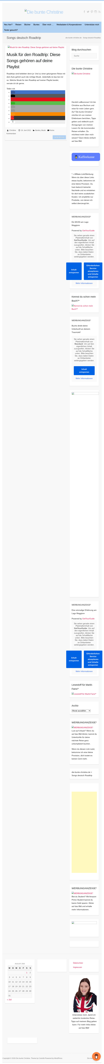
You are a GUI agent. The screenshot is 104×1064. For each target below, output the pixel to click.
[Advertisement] (84, 832)
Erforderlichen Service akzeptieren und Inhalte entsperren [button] (93, 271)
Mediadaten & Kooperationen (69, 24)
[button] (13, 92)
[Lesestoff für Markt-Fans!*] (84, 694)
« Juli (9, 999)
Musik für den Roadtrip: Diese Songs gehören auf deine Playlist (33, 60)
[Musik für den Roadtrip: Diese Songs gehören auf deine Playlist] (36, 47)
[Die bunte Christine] (84, 84)
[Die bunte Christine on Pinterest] (92, 11)
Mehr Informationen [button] (84, 283)
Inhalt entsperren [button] (74, 271)
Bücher (27, 24)
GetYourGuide (88, 230)
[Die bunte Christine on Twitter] (88, 11)
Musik (43, 130)
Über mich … (48, 24)
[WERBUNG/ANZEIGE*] (82, 727)
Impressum (77, 967)
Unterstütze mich (92, 24)
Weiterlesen (59, 137)
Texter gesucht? (11, 30)
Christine (12, 130)
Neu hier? (8, 24)
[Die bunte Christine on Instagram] (96, 11)
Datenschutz (78, 963)
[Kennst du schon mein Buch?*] (84, 306)
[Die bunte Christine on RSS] (99, 11)
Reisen (18, 24)
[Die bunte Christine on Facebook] (84, 11)
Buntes (36, 24)
